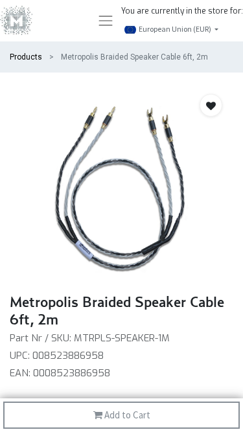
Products (26, 57)
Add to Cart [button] (126, 415)
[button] (211, 105)
